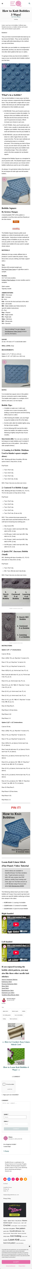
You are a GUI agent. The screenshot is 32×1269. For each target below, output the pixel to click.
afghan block (5, 1011)
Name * (6, 1114)
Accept (16, 1262)
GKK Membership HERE (16, 886)
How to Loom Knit (22, 1233)
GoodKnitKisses (15, 1231)
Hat (23, 1231)
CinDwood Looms (16, 1222)
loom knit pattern (9, 1243)
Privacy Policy (22, 1265)
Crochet (6, 1225)
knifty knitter (6, 1236)
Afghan (5, 1220)
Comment (5, 1100)
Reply (7, 1151)
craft (25, 1222)
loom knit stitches (19, 1243)
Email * (6, 1121)
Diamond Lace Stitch (8, 992)
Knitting (16, 19)
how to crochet (6, 1233)
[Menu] (2, 3)
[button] (29, 1246)
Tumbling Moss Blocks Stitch (10, 995)
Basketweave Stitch (8, 990)
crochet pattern (14, 1225)
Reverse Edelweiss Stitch (9, 984)
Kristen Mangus (16, 16)
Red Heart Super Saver (9, 269)
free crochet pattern (22, 1225)
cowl (22, 1223)
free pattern (20, 1228)
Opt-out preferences (10, 1265)
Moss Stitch (5, 986)
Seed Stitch (5, 988)
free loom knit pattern (9, 1228)
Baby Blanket (18, 1220)
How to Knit (14, 1233)
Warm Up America (13, 1018)
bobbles (23, 1011)
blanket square (15, 1011)
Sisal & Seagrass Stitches (9, 979)
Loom (5, 1240)
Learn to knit (24, 1236)
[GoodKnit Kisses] (16, 3)
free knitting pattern (7, 1015)
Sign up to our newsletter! (11, 1094)
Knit (12, 1236)
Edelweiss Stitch (7, 981)
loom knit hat (22, 1240)
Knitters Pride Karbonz (8, 280)
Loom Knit (13, 1239)
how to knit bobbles (19, 1015)
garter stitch (6, 1231)
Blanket (24, 1220)
